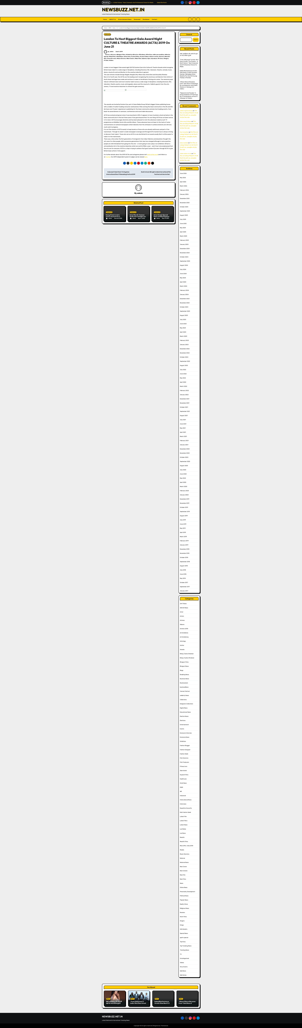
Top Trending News (185, 946)
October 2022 (184, 357)
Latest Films (183, 820)
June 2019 (183, 524)
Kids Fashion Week (185, 812)
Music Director (121, 58)
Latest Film (183, 816)
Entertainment (184, 724)
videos (111, 60)
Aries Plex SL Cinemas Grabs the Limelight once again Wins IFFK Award (138, 216)
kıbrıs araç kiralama (185, 121)
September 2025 (185, 211)
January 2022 (184, 394)
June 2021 (183, 424)
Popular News (184, 900)
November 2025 (185, 202)
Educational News (185, 712)
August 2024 (184, 265)
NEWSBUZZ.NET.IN (123, 10)
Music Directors (184, 854)
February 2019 (184, 541)
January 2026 (184, 194)
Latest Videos (145, 56)
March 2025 (183, 236)
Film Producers (184, 762)
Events (182, 729)
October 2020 (184, 457)
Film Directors (184, 758)
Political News (184, 896)
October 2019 (184, 507)
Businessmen (184, 683)
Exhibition (183, 741)
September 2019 (185, 511)
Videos (182, 962)
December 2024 (185, 248)
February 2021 (184, 440)
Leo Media (183, 829)
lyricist (162, 56)
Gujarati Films (184, 775)
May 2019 (183, 528)
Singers (166, 58)
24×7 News (183, 603)
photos (145, 58)
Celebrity (129, 54)
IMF (181, 791)
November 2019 (184, 503)
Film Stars (149, 54)
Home (105, 19)
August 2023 (184, 315)
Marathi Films (184, 841)
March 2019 (183, 536)
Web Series (183, 975)
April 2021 (183, 432)
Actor (181, 612)
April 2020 (183, 482)
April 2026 (183, 182)
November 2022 (185, 353)
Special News (184, 933)
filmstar (167, 54)
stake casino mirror (185, 153)
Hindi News (120, 56)
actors (108, 54)
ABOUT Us (112, 19)
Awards (182, 649)
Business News (184, 679)
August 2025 (184, 215)
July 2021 (183, 419)
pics (149, 58)
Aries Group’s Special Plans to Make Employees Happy (162, 216)
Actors (182, 616)
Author (182, 645)
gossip (106, 56)
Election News (184, 716)
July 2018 (183, 570)
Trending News (184, 950)
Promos (160, 58)
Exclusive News (184, 737)
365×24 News (184, 608)
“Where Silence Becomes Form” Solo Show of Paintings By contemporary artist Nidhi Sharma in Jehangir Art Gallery (189, 85)
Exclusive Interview (186, 733)
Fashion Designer (185, 749)
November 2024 (185, 253)
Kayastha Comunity (186, 808)
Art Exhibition (184, 633)
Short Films (183, 916)
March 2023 (183, 336)
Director (135, 54)
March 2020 (183, 486)
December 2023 (185, 298)
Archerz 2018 (184, 628)
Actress (113, 54)
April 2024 (183, 282)
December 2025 (185, 198)
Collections (183, 699)
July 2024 (183, 269)
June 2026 (183, 173)
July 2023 (183, 319)
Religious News (184, 908)
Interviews (183, 804)
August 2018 (184, 566)
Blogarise (156, 1025)
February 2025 (184, 240)
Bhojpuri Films (121, 54)
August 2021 (184, 415)
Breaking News (184, 674)
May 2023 (183, 328)
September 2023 (185, 311)
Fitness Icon (183, 766)
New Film (182, 875)
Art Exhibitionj (184, 637)
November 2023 (185, 303)
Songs (182, 925)
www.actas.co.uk (152, 154)
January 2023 (184, 344)
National (182, 858)
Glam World (183, 770)
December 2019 (184, 499)
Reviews (182, 912)
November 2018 (184, 553)
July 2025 (183, 219)
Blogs (181, 670)
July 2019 (183, 520)
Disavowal (137, 19)
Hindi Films (113, 56)
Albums (182, 624)
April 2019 (183, 532)
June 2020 (183, 474)
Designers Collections (186, 704)
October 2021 (184, 407)
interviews (128, 56)
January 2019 (184, 545)
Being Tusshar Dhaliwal (187, 658)
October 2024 (184, 257)
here (145, 157)
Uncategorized (184, 958)
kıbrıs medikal (184, 143)
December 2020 (185, 449)
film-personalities (159, 54)
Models (182, 850)
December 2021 (184, 399)
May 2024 (183, 278)
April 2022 (183, 382)
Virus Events (183, 967)
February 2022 (184, 390)
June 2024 (183, 273)
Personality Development (187, 891)
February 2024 (184, 290)
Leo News (183, 833)
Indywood (107, 34)
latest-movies (154, 56)
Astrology (183, 641)
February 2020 (184, 490)
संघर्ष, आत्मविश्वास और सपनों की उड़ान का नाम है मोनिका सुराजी (114, 1002)
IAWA (181, 787)
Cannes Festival (185, 691)
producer (154, 58)
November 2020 (185, 453)
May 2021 (183, 428)
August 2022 (184, 365)
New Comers (130, 58)
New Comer (183, 866)
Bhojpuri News (184, 666)
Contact (154, 19)
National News (184, 862)
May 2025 (183, 227)
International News (186, 800)
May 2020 (183, 478)
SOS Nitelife (183, 929)
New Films (138, 58)
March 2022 (183, 386)
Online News (183, 887)
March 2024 (183, 286)
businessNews (184, 687)
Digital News (183, 708)
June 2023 (183, 323)
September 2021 (185, 411)
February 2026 (184, 190)
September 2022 (185, 361)
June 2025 (183, 223)
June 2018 (183, 574)
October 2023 (184, 307)
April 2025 (183, 232)
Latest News (135, 56)
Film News (142, 54)
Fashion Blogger (185, 745)
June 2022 (183, 374)
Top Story (183, 941)
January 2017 (184, 591)
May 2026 (183, 177)
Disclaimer (146, 19)
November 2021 (184, 403)
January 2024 (184, 294)
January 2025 (184, 244)
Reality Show (184, 904)
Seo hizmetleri (184, 132)
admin (111, 51)
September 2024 (185, 261)
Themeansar (164, 1025)
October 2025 (184, 207)
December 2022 (185, 349)
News (181, 883)
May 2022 (183, 378)
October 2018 (184, 557)
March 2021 (183, 436)
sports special (184, 937)
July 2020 (183, 470)
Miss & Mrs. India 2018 (186, 845)
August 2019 (184, 515)
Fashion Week (184, 754)
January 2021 (184, 445)
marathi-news (112, 58)
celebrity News (184, 695)
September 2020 (185, 461)
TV (181, 954)
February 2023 (184, 340)
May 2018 (183, 578)
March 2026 (183, 186)
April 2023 (183, 332)
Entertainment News (124, 19)
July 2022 (183, 369)
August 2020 (184, 465)
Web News (183, 971)
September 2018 (185, 561)
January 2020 (184, 495)
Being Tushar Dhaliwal (186, 653)
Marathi (182, 837)
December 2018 (184, 549)
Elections (183, 720)
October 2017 (184, 582)
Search (189, 34)
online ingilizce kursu (186, 110)
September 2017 (185, 586)
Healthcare (183, 779)
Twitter (108, 157)
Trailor (106, 60)
